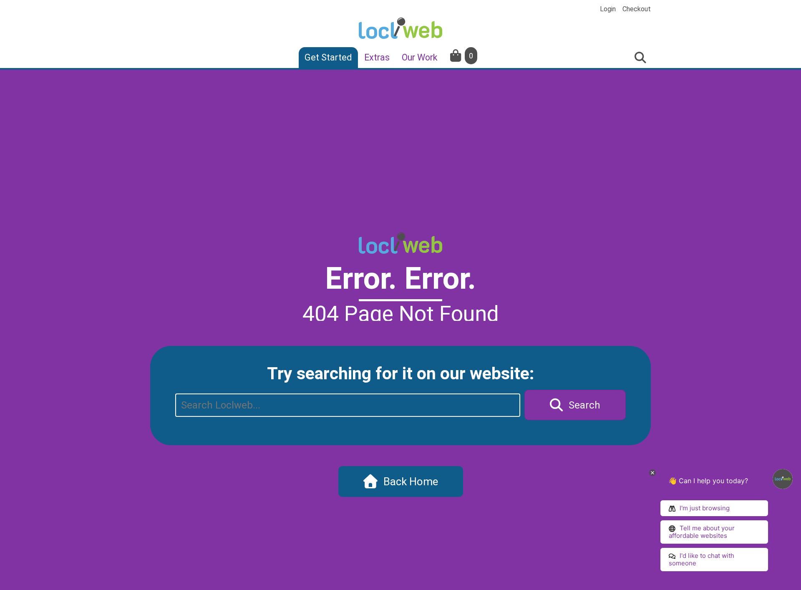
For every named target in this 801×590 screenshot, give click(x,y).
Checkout (636, 9)
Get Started (328, 57)
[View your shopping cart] (456, 55)
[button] (575, 405)
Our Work (420, 57)
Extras (377, 57)
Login (608, 9)
